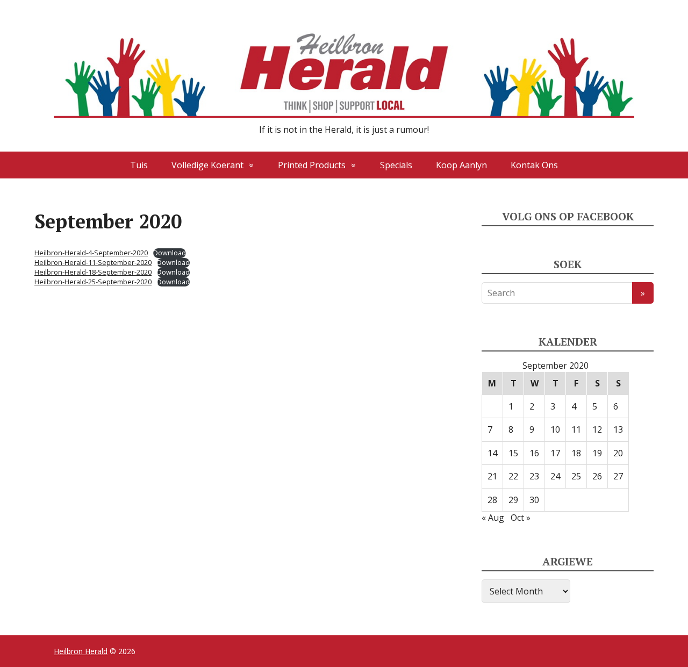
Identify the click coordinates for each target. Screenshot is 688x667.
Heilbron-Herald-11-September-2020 (93, 262)
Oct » (521, 517)
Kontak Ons (534, 165)
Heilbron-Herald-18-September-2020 (93, 272)
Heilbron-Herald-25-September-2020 (93, 281)
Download (169, 252)
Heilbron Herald (81, 651)
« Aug (493, 517)
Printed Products (312, 165)
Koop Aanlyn (461, 165)
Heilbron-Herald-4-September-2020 (91, 252)
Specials (396, 165)
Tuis (139, 165)
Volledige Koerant (207, 165)
